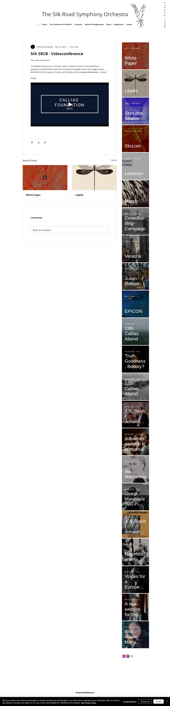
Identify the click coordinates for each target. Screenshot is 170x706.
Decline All (145, 701)
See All (114, 160)
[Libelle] (94, 177)
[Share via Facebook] (32, 142)
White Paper (33, 195)
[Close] (166, 701)
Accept (158, 701)
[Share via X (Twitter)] (38, 142)
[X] (131, 656)
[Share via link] (45, 142)
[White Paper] (45, 177)
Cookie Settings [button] (129, 701)
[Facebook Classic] (127, 656)
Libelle (79, 195)
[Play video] (70, 104)
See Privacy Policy (88, 702)
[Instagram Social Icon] (124, 656)
